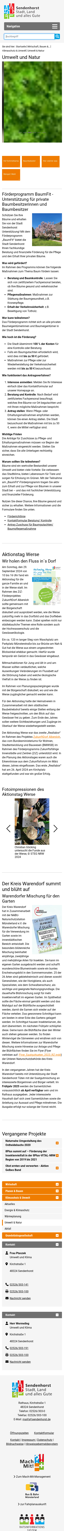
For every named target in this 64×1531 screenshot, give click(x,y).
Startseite (21, 46)
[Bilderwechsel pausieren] (31, 450)
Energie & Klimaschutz (17, 1524)
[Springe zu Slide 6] (44, 446)
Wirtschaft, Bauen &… (38, 46)
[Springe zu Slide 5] (39, 446)
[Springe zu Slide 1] (20, 446)
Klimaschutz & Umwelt (14, 50)
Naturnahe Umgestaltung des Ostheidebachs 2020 (23, 1457)
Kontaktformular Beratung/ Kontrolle (30, 834)
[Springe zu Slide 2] (25, 446)
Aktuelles (10, 1518)
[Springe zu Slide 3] (29, 446)
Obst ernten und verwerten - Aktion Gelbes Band (27, 1482)
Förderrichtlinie (16, 830)
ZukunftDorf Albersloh (46, 1051)
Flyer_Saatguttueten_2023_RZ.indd (40, 1369)
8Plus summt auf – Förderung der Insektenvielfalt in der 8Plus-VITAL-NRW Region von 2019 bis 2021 (30, 1469)
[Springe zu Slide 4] (34, 446)
